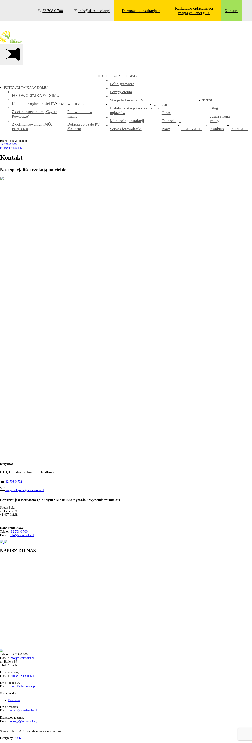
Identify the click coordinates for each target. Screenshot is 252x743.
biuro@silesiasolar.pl (23, 686)
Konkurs (231, 10)
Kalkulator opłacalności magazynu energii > (194, 10)
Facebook (14, 700)
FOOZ (18, 738)
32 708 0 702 (14, 481)
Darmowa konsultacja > (141, 10)
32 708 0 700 (8, 144)
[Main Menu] (11, 54)
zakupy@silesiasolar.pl (24, 721)
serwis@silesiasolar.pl (23, 710)
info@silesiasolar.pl (12, 147)
